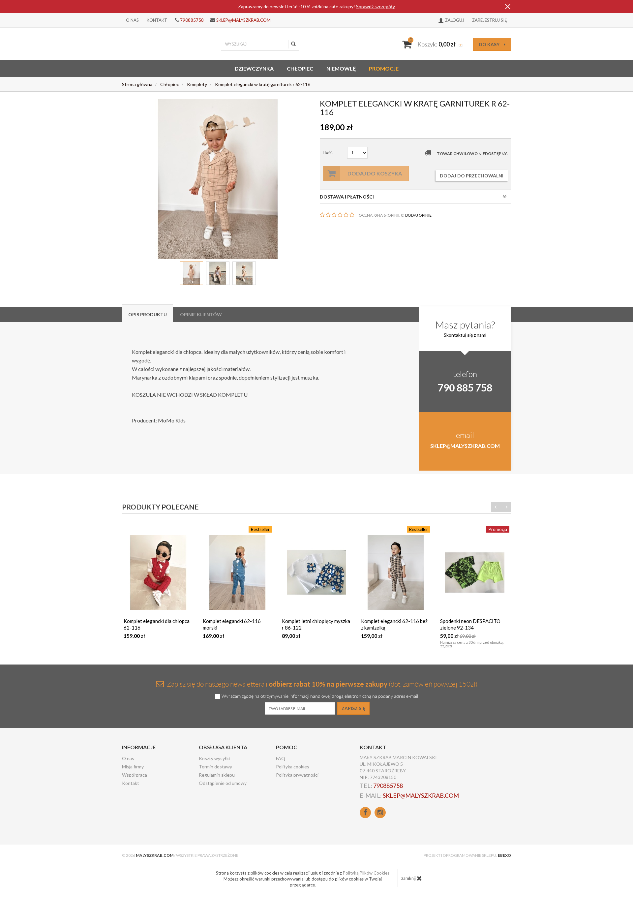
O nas (132, 20)
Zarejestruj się (489, 20)
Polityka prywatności (297, 775)
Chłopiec (300, 68)
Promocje (384, 68)
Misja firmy (133, 766)
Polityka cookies (292, 766)
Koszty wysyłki (214, 758)
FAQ (280, 758)
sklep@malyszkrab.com (243, 20)
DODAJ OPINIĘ (418, 215)
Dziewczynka (254, 68)
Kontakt (157, 20)
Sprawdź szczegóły (375, 6)
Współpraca (134, 775)
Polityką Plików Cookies (366, 873)
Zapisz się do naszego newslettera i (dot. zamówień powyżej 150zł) (321, 684)
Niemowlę (341, 68)
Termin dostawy (215, 766)
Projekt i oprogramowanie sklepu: (467, 855)
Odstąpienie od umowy (223, 783)
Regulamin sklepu (217, 775)
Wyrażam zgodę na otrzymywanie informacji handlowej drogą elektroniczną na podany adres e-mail (320, 696)
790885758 (192, 20)
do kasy (489, 44)
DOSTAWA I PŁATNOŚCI (347, 197)
